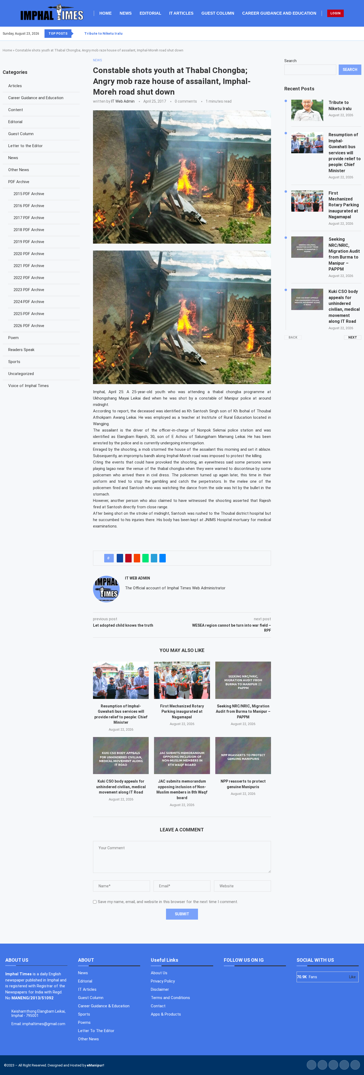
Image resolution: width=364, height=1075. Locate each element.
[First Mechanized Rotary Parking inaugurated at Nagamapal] (182, 680)
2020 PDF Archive (29, 253)
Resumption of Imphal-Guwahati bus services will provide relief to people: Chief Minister (345, 152)
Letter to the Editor (25, 145)
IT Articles (181, 13)
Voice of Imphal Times (28, 385)
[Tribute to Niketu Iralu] (307, 110)
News (126, 13)
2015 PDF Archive (29, 193)
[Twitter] (351, 33)
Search (290, 60)
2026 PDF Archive (29, 325)
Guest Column (217, 13)
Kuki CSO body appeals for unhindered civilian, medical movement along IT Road (121, 786)
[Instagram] (354, 33)
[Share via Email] (162, 558)
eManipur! (95, 1065)
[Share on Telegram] (154, 558)
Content (15, 109)
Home (105, 13)
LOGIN (335, 13)
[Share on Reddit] (137, 558)
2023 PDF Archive (29, 289)
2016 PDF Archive (29, 205)
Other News (18, 169)
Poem (13, 337)
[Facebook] (348, 33)
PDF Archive (18, 181)
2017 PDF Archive (29, 217)
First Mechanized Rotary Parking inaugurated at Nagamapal (182, 711)
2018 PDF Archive (29, 229)
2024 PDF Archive (29, 301)
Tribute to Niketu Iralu (103, 33)
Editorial (150, 13)
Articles (15, 85)
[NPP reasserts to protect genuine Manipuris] (243, 755)
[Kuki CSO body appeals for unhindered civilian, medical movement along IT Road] (121, 755)
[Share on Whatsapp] (145, 558)
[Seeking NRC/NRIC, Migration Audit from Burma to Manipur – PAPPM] (243, 680)
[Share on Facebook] (120, 558)
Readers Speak (21, 349)
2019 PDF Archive (29, 241)
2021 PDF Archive (29, 265)
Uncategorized (21, 373)
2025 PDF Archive (29, 313)
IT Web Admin (123, 101)
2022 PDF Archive (29, 277)
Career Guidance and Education (279, 13)
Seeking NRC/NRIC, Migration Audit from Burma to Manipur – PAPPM (243, 711)
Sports (14, 361)
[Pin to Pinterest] (128, 558)
